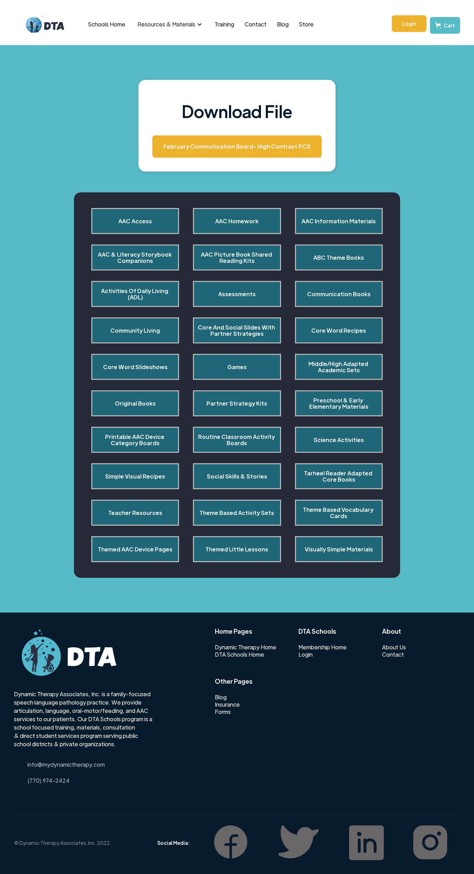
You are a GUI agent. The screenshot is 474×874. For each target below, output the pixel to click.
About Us (394, 647)
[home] (41, 24)
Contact (255, 24)
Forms (223, 712)
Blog (283, 24)
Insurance (227, 704)
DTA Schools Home (239, 654)
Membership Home (322, 647)
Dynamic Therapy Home (245, 647)
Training (224, 24)
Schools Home (106, 24)
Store (306, 24)
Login (409, 23)
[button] (169, 24)
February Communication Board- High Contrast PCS (237, 146)
